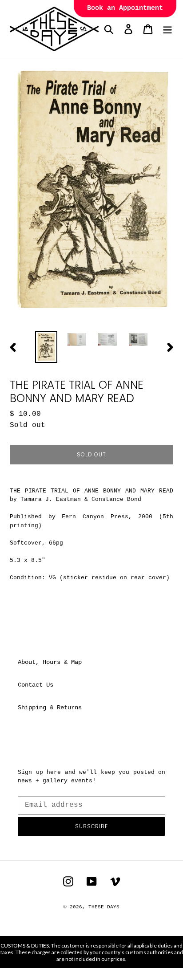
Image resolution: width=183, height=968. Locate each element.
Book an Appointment (125, 8)
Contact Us (35, 684)
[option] (46, 347)
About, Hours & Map (50, 662)
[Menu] (167, 29)
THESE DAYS (103, 907)
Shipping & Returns (50, 707)
